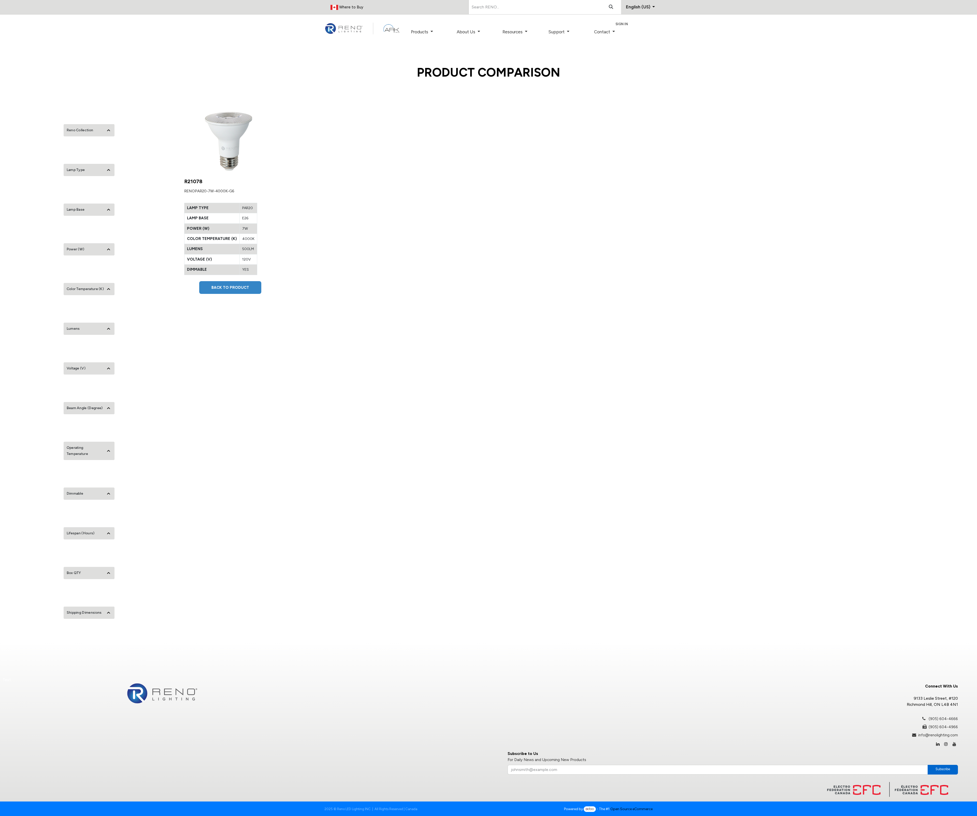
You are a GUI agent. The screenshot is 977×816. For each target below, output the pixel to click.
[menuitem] (429, 32)
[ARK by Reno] (391, 28)
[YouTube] (954, 744)
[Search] (611, 7)
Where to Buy (350, 7)
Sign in (621, 24)
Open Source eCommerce (631, 809)
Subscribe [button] (943, 769)
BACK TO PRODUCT (230, 287)
